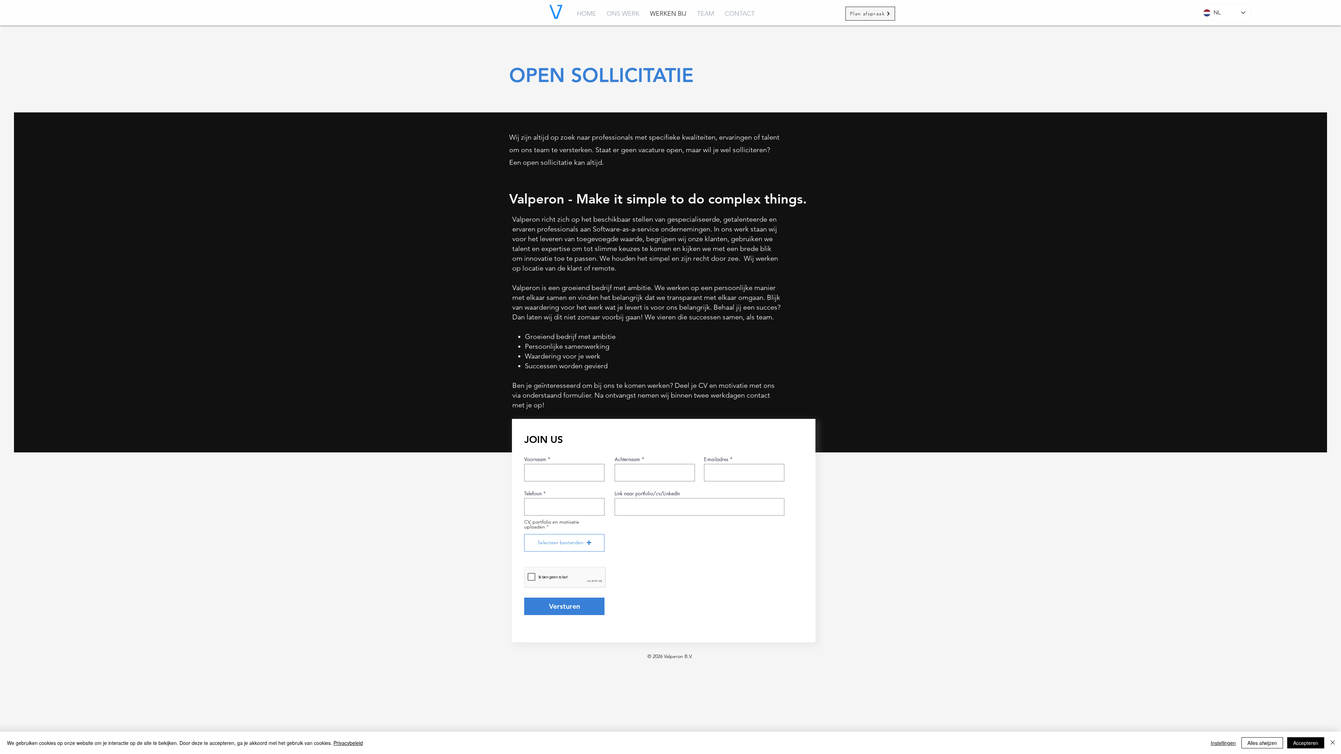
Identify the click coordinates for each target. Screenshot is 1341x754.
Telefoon (533, 493)
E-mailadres (716, 459)
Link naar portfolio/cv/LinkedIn (647, 493)
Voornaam (535, 459)
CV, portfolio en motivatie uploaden (551, 524)
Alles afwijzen (1262, 742)
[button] (564, 543)
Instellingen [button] (1223, 742)
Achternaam (627, 459)
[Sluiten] (1332, 742)
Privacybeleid (348, 742)
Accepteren (1305, 742)
